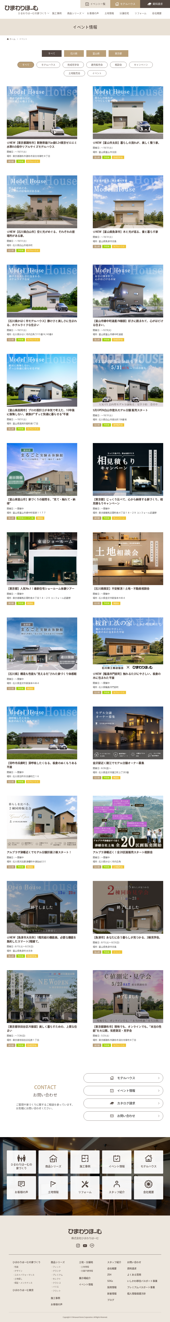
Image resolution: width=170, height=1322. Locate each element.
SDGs (110, 1281)
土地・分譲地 (86, 1262)
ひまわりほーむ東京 (23, 1290)
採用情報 (112, 1287)
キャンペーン (141, 65)
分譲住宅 (124, 13)
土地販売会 (74, 73)
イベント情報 (126, 1090)
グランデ (57, 1271)
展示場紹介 (85, 1278)
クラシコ (57, 1283)
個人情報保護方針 (136, 1293)
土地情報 (109, 13)
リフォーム (140, 13)
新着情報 (112, 1293)
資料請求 (158, 4)
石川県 (73, 53)
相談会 (118, 65)
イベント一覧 (98, 4)
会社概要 (157, 13)
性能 (16, 1267)
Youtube (85, 1245)
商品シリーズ (74, 13)
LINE (91, 1245)
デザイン (18, 1271)
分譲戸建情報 (87, 1271)
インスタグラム (78, 1245)
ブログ (110, 1300)
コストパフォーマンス (24, 1275)
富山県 (96, 53)
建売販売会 (97, 65)
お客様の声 (93, 13)
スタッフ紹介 (114, 1262)
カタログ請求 (126, 1103)
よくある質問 (134, 1274)
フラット (57, 1291)
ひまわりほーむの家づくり (32, 13)
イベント (97, 73)
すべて (51, 53)
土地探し (18, 1279)
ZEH (109, 1274)
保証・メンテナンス (23, 1283)
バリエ (56, 1287)
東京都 (118, 53)
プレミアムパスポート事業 (141, 1287)
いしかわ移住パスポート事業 (142, 1281)
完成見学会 (73, 65)
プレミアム (58, 1275)
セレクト (57, 1279)
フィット (57, 1267)
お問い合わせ (126, 1115)
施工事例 (57, 13)
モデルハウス (127, 4)
